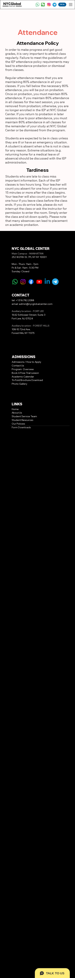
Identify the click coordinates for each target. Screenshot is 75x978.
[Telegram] (55, 281)
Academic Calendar (23, 376)
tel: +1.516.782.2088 (23, 300)
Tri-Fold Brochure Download (27, 380)
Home (15, 409)
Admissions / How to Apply (26, 361)
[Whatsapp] (15, 281)
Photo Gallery (19, 383)
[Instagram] (23, 281)
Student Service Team (24, 416)
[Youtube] (39, 281)
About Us (17, 412)
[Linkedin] (47, 281)
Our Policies (18, 423)
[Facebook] (31, 281)
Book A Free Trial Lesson (25, 373)
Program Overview (23, 369)
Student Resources (22, 420)
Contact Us (18, 365)
